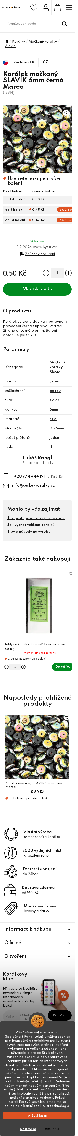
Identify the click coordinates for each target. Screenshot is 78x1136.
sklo (53, 419)
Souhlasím (39, 1115)
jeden (54, 438)
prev (5, 597)
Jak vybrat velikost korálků (31, 525)
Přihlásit (60, 1015)
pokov (55, 391)
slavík (54, 400)
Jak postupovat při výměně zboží (36, 518)
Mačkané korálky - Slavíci (58, 367)
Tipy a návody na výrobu (28, 531)
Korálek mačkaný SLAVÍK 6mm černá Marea (33, 785)
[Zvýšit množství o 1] (68, 273)
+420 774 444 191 (29, 476)
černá (54, 381)
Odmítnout (51, 1129)
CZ (45, 62)
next (69, 597)
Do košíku (43, 289)
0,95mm (57, 428)
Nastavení (28, 1129)
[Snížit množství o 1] (46, 273)
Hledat (64, 23)
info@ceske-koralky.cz (33, 486)
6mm (54, 410)
